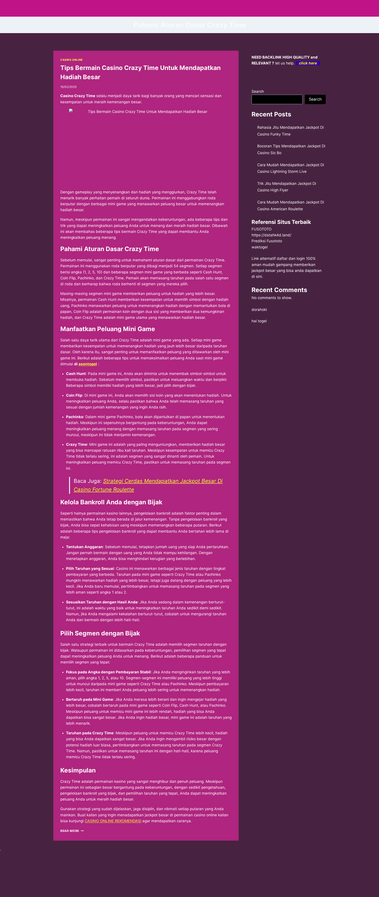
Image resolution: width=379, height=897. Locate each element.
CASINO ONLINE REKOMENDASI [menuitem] (113, 821)
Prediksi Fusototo (267, 241)
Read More (72, 831)
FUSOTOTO (262, 229)
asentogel (88, 364)
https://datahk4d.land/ (271, 235)
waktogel (260, 247)
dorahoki (259, 309)
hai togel (259, 321)
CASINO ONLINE (71, 59)
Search (258, 91)
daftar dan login (291, 258)
